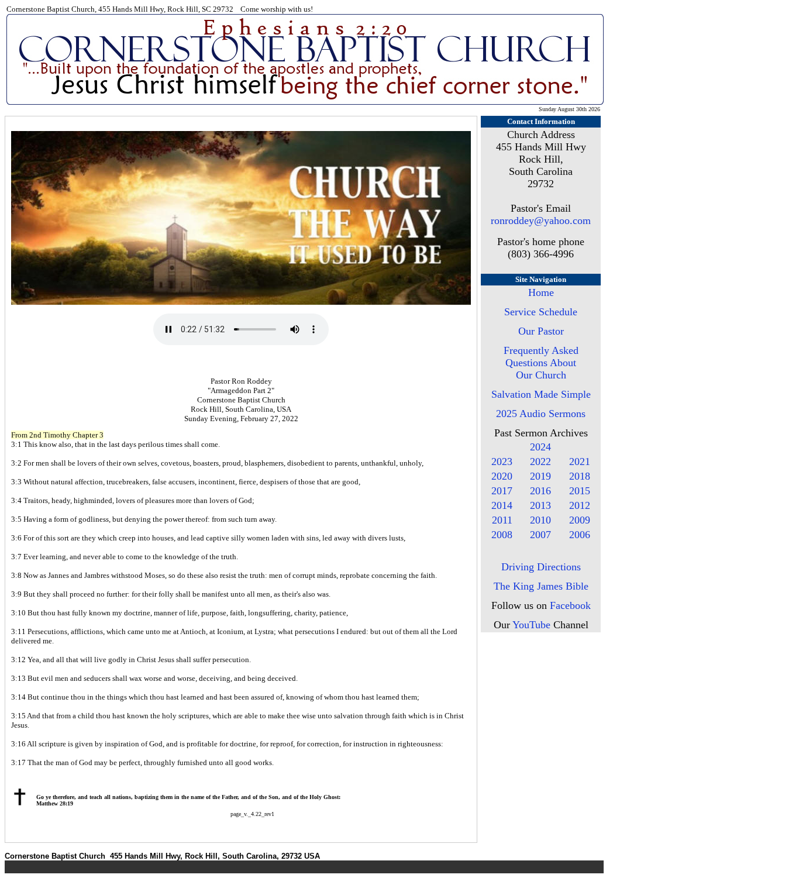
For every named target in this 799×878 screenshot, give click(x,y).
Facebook (570, 605)
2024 (540, 447)
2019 (540, 476)
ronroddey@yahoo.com (541, 220)
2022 (540, 461)
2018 (579, 476)
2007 (540, 534)
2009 (579, 520)
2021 (579, 461)
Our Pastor (541, 331)
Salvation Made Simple (541, 394)
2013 (540, 505)
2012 (579, 505)
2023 (501, 461)
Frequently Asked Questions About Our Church (541, 363)
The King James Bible (541, 586)
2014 (501, 505)
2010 (540, 520)
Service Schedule (540, 312)
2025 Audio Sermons (541, 413)
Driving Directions (541, 567)
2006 (579, 534)
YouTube (531, 625)
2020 (501, 476)
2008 (501, 534)
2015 (579, 491)
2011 (502, 520)
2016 (540, 491)
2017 (501, 491)
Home (541, 292)
